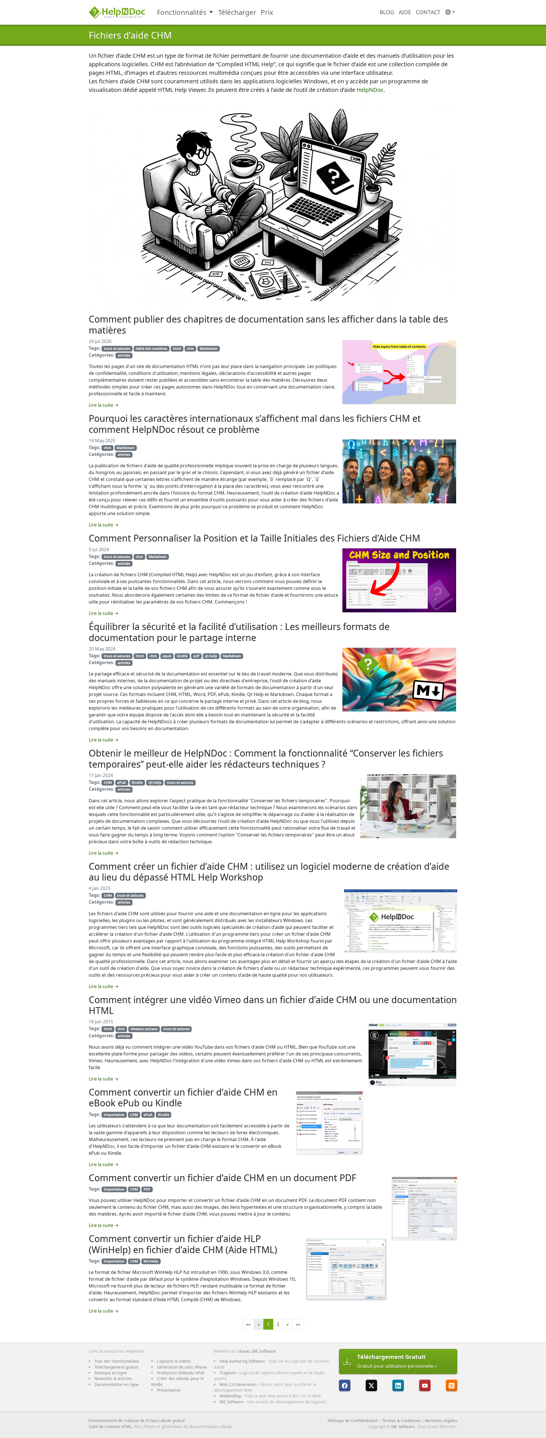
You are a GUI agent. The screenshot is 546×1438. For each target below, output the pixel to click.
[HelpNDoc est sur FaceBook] (344, 1385)
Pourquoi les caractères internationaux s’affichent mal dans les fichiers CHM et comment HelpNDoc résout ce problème (255, 423)
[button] (450, 12)
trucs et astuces (117, 348)
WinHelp (151, 1261)
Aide (405, 12)
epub (167, 656)
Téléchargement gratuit (116, 1367)
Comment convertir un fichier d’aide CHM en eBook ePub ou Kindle (183, 1097)
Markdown (209, 348)
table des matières (151, 348)
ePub (121, 782)
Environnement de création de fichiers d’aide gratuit (137, 1420)
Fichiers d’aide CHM (130, 35)
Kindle (137, 782)
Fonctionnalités (181, 12)
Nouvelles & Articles (113, 1378)
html (177, 348)
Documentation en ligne (116, 1384)
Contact (428, 12)
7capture (228, 1372)
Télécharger (237, 12)
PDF (147, 1189)
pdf (196, 656)
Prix (267, 12)
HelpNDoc (370, 90)
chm (190, 348)
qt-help (211, 656)
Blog (387, 12)
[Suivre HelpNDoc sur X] (371, 1385)
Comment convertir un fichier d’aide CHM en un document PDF (222, 1178)
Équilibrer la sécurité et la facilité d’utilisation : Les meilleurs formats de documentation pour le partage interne (239, 631)
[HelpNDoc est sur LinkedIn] (398, 1385)
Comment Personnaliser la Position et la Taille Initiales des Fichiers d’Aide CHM (254, 538)
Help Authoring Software (242, 1361)
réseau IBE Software (256, 1351)
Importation (114, 1114)
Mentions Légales (441, 1420)
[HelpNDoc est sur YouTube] (425, 1385)
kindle (182, 656)
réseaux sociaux (144, 1028)
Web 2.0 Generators (238, 1384)
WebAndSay (230, 1395)
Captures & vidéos (174, 1361)
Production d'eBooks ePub (180, 1372)
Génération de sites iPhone (182, 1367)
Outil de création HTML (110, 1426)
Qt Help (155, 782)
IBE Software (231, 1401)
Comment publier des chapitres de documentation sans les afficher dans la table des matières (268, 324)
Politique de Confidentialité (353, 1420)
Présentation (169, 1390)
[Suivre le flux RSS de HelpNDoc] (451, 1385)
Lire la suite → (104, 405)
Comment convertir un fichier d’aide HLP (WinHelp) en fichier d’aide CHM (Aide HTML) (183, 1243)
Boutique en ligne (110, 1372)
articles (124, 355)
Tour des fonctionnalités (116, 1361)
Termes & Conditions (401, 1420)
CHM (108, 782)
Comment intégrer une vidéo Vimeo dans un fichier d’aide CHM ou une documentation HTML (273, 1004)
